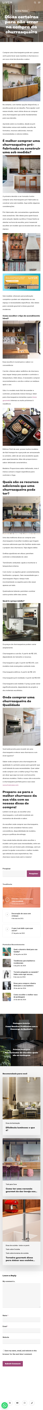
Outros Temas (21, 11)
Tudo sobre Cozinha (13, 1249)
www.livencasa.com (10, 785)
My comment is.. (9, 1281)
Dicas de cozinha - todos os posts (17, 1245)
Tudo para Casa (11, 1184)
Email (5, 1326)
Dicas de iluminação (13, 1123)
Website (6, 1337)
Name (5, 1316)
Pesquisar (7, 869)
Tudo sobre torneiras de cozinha (17, 1253)
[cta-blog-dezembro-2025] (21, 292)
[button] (39, 2)
